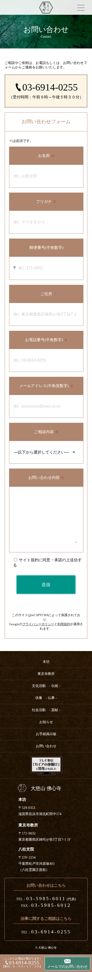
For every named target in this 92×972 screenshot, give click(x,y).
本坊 (46, 662)
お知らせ (46, 722)
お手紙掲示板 (46, 734)
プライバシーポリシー (38, 624)
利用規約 (63, 624)
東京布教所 (46, 674)
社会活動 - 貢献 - (46, 710)
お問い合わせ (46, 746)
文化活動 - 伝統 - (46, 686)
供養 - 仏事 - (46, 698)
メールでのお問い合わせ (67, 967)
